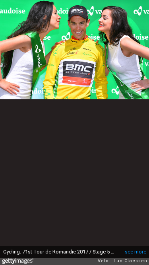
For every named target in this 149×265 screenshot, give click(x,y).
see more (135, 252)
